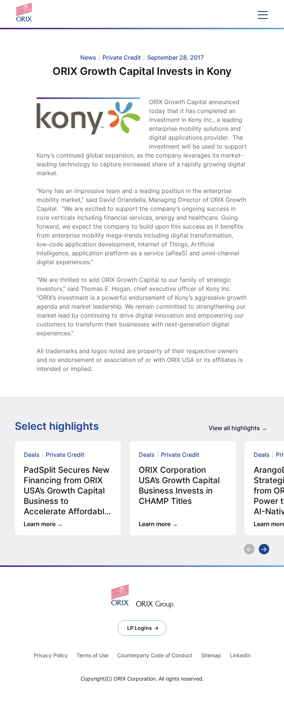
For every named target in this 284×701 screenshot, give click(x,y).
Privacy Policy (51, 655)
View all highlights (234, 428)
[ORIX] (120, 595)
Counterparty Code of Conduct (154, 655)
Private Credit (65, 454)
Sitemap (211, 655)
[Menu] (263, 14)
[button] (249, 549)
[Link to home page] (26, 12)
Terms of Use (92, 655)
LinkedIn (240, 655)
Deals (32, 454)
